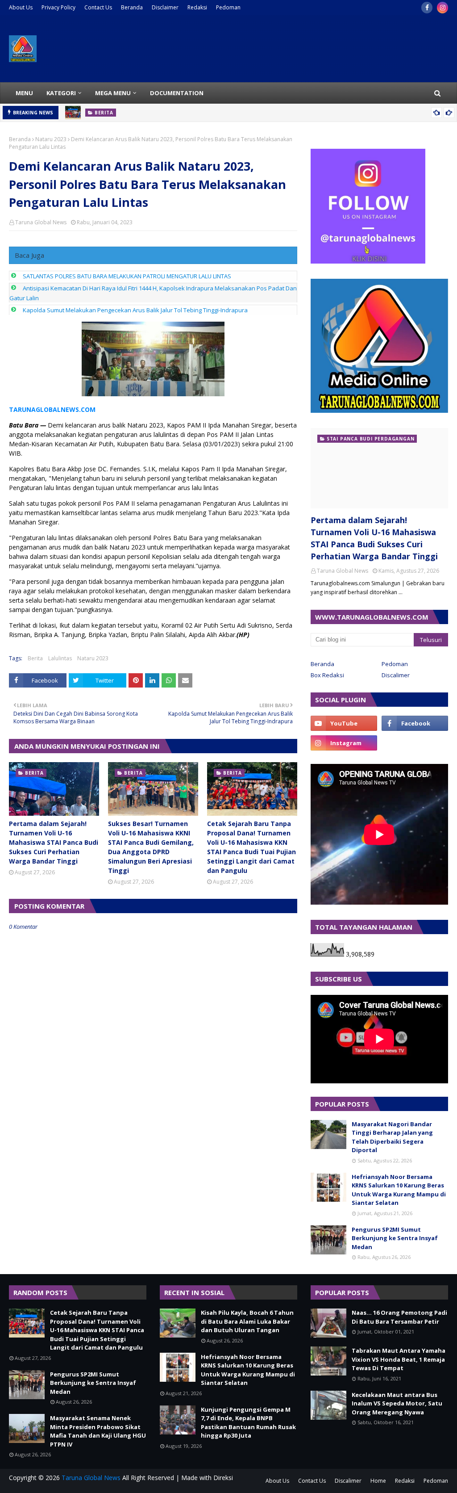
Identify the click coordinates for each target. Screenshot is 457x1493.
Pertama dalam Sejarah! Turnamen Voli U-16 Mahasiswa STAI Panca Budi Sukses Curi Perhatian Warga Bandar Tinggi (53, 842)
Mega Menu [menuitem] (113, 93)
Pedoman (228, 7)
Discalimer (396, 675)
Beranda (132, 7)
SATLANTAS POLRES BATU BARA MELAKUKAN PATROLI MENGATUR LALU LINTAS (127, 276)
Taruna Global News (40, 222)
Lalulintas (60, 658)
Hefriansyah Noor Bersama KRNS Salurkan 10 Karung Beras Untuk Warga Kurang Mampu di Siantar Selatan (399, 1190)
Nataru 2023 (50, 139)
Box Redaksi (327, 675)
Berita (35, 658)
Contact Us (98, 7)
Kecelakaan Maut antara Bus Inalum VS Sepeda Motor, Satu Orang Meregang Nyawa (397, 1403)
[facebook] (426, 7)
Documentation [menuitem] (177, 93)
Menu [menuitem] (24, 93)
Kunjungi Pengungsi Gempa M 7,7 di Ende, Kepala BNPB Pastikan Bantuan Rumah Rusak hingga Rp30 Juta (248, 1422)
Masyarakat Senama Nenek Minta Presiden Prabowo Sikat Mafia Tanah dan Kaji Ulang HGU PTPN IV (98, 1431)
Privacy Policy (58, 7)
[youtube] (344, 723)
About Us (21, 7)
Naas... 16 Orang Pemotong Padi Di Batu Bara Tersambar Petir (399, 1316)
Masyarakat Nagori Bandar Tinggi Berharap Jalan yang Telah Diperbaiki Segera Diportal (392, 1137)
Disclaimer (165, 7)
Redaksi (197, 7)
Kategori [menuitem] (61, 93)
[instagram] (442, 7)
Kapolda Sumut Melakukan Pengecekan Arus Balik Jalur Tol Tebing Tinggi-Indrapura (135, 310)
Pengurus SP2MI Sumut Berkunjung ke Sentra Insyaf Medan (395, 1238)
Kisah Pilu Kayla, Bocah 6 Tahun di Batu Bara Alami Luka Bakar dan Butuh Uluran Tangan (247, 1321)
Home (378, 1481)
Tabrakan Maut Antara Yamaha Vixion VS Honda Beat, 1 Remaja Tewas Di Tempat (398, 1359)
